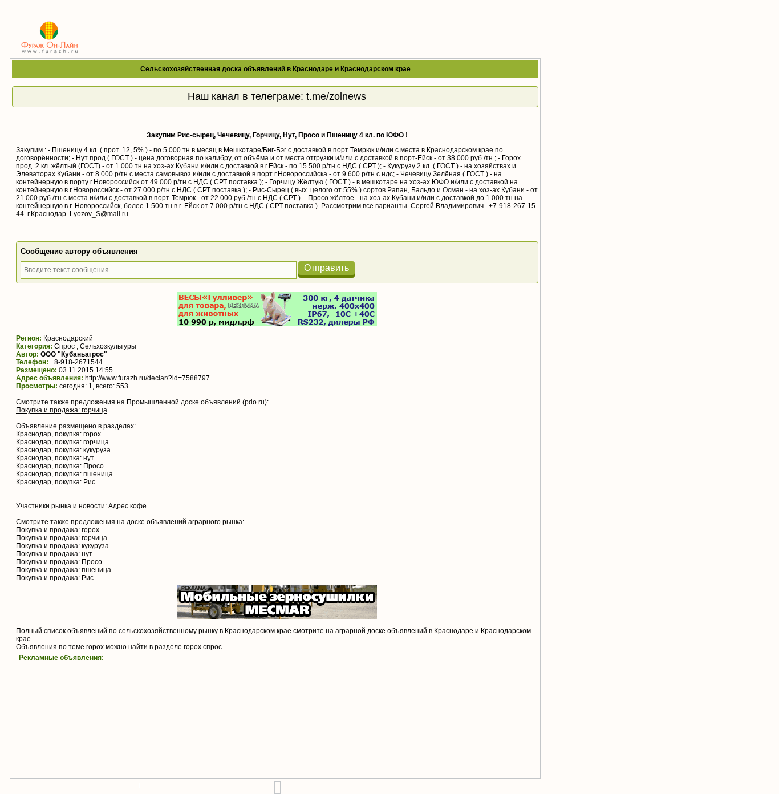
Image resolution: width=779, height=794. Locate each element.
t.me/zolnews (336, 96)
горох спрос (203, 647)
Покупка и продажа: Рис (55, 578)
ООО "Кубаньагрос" (73, 354)
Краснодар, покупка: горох (58, 434)
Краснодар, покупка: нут (55, 458)
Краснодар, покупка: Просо (60, 466)
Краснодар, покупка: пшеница (64, 474)
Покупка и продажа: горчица (61, 410)
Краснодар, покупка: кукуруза (63, 450)
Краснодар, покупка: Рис (55, 482)
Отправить (326, 268)
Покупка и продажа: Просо (59, 562)
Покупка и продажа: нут (54, 554)
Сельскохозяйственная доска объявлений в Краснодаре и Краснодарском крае (275, 69)
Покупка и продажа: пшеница (63, 570)
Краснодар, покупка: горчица (62, 442)
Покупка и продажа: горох (57, 530)
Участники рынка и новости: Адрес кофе (81, 506)
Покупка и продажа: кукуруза (62, 546)
